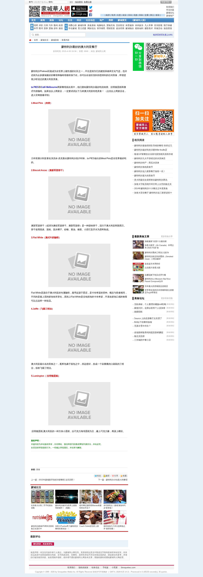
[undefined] (90, 8)
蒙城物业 (130, 28)
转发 (99, 476)
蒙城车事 (82, 25)
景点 (152, 15)
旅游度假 (168, 28)
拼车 (56, 28)
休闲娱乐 (139, 25)
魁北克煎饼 (139, 336)
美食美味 (91, 25)
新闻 (42, 20)
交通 (146, 15)
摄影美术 (149, 28)
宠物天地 (110, 25)
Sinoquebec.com (128, 567)
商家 (111, 20)
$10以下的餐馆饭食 (143, 322)
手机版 (105, 567)
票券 (46, 28)
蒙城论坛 (170, 13)
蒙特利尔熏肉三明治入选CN (157, 252)
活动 (130, 15)
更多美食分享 (167, 236)
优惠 (135, 15)
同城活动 (158, 28)
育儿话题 (82, 28)
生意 (119, 15)
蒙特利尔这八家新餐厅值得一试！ (149, 171)
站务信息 (95, 567)
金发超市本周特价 (152, 264)
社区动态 (90, 20)
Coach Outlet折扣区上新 (89, 526)
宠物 (51, 28)
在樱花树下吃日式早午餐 (155, 275)
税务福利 (139, 28)
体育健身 (130, 25)
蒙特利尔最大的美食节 (144, 175)
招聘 (36, 25)
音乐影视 (158, 25)
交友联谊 (120, 25)
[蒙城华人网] (49, 16)
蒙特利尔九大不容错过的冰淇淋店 (149, 158)
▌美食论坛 (138, 298)
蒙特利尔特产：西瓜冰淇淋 (146, 162)
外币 (36, 28)
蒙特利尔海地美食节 (143, 167)
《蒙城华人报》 (139, 20)
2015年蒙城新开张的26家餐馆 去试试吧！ (57, 480)
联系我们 (170, 7)
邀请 (108, 476)
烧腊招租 (138, 312)
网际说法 (91, 28)
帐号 (31, 2)
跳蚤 (52, 20)
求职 (41, 25)
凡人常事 (149, 25)
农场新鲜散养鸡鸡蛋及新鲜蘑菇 (148, 332)
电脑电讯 (101, 25)
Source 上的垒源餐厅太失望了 (148, 318)
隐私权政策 (83, 567)
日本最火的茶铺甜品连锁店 (156, 286)
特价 (79, 20)
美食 (141, 15)
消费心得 (72, 25)
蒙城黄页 (122, 20)
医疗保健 (168, 25)
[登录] (71, 2)
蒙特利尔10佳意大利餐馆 (116, 480)
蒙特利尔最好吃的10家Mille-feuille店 (150, 150)
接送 (158, 15)
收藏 (125, 476)
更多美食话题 (167, 298)
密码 (50, 2)
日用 (46, 25)
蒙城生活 (44, 40)
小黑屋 (115, 567)
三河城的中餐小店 (142, 340)
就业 (124, 15)
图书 (41, 28)
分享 (116, 476)
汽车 (51, 25)
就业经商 (120, 28)
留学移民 (101, 28)
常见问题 (170, 10)
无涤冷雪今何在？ (142, 326)
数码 (56, 25)
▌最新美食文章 (141, 236)
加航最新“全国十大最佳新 (156, 241)
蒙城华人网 (30, 40)
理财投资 (110, 28)
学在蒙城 (72, 28)
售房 (113, 15)
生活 (70, 20)
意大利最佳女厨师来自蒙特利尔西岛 (150, 180)
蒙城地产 (170, 16)
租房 (108, 15)
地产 (102, 20)
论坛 (61, 20)
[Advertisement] (132, 10)
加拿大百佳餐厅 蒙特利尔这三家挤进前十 (153, 193)
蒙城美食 (55, 40)
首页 (33, 20)
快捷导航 (165, 2)
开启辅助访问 (173, 2)
